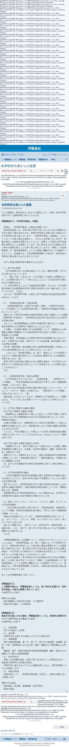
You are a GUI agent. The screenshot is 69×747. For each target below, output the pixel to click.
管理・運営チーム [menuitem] (54, 739)
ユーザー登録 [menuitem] (51, 155)
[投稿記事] (2, 208)
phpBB (26, 743)
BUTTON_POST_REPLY (12, 170)
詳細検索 (62, 171)
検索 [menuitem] (66, 159)
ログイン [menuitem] (63, 155)
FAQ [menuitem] (22, 155)
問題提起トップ (10, 739)
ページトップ (66, 691)
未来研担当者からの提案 (18, 166)
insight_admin (7, 193)
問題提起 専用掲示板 (28, 739)
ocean (47, 745)
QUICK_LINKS (10, 155)
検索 (57, 171)
